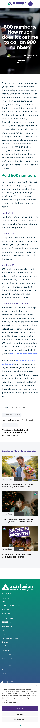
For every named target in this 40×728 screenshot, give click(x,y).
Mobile (4, 662)
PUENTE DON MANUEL (11, 606)
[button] (37, 686)
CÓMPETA (6, 598)
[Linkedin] (12, 682)
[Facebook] (2, 682)
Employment (7, 642)
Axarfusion (19, 514)
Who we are (6, 631)
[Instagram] (7, 682)
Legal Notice (29, 725)
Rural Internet (7, 666)
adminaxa (11, 56)
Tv (3, 670)
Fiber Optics (7, 658)
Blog (4, 635)
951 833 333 (6, 622)
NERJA (4, 602)
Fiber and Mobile (8, 655)
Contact (5, 646)
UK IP (4, 673)
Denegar (20, 714)
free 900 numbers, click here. (23, 354)
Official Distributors (10, 638)
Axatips (20, 62)
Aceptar (20, 708)
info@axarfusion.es (9, 618)
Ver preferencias (20, 720)
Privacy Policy (20, 725)
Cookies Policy (11, 725)
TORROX (5, 609)
